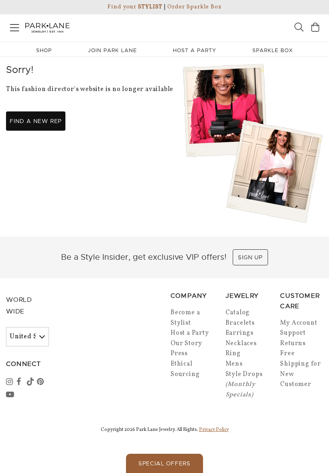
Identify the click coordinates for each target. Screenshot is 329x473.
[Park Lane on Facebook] (20, 382)
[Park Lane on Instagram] (10, 382)
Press (179, 353)
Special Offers (164, 463)
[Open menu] (14, 26)
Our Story (186, 343)
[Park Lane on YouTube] (10, 395)
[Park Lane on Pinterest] (41, 382)
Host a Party (190, 333)
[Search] (298, 28)
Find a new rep (36, 121)
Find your (135, 7)
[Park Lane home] (82, 26)
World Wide (19, 305)
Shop (44, 50)
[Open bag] (315, 28)
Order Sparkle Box (194, 7)
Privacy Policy (214, 430)
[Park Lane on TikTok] (31, 382)
